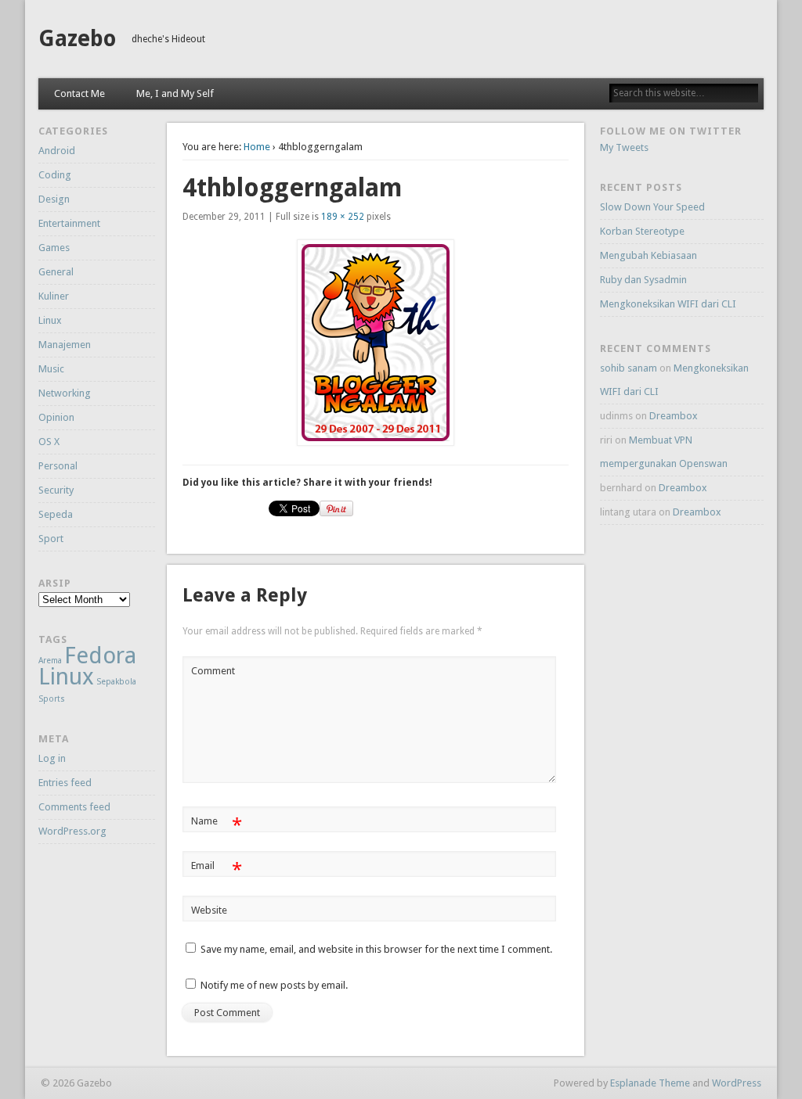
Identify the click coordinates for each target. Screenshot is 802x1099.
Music (51, 369)
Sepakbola (116, 682)
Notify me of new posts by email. (274, 985)
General (56, 272)
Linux (50, 320)
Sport (50, 538)
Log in (52, 758)
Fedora (100, 655)
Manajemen (64, 344)
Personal (58, 466)
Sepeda (55, 514)
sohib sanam (628, 368)
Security (56, 490)
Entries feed (65, 782)
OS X (49, 441)
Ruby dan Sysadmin (643, 280)
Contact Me (79, 93)
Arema (50, 660)
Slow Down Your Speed (652, 207)
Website (209, 910)
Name (216, 824)
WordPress (736, 1083)
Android (56, 150)
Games (54, 247)
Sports (51, 699)
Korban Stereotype (642, 231)
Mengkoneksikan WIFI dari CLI (668, 304)
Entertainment (69, 223)
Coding (54, 175)
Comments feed (74, 807)
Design (54, 199)
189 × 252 (342, 216)
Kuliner (53, 296)
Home (257, 147)
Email (216, 869)
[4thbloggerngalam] (375, 342)
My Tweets (624, 147)
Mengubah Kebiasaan (648, 255)
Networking (64, 393)
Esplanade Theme (650, 1083)
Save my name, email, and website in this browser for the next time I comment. (376, 949)
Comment (213, 671)
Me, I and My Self (175, 93)
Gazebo (77, 39)
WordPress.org (72, 831)
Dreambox (673, 416)
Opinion (56, 417)
